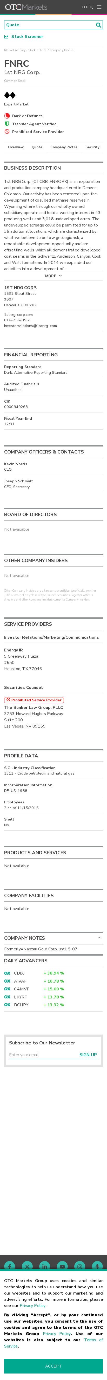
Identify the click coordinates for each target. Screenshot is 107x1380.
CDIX (19, 973)
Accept (53, 1366)
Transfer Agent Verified (34, 124)
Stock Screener (25, 36)
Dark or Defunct (27, 116)
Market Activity (14, 50)
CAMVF (21, 989)
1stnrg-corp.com (18, 314)
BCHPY (21, 1005)
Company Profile (63, 147)
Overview (16, 147)
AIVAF (20, 981)
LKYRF (20, 997)
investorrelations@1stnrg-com (30, 325)
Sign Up (88, 1055)
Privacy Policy (32, 1306)
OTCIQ (87, 7)
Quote (37, 147)
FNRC (42, 50)
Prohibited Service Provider (38, 132)
